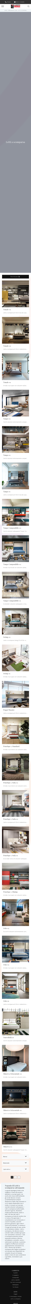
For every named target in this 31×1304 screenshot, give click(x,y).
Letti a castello (15, 1280)
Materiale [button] (6, 1163)
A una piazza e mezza (15, 1296)
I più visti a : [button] (7, 1169)
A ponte (15, 1273)
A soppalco (15, 1275)
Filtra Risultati (14, 276)
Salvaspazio (15, 1284)
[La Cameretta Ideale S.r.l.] (16, 6)
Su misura (15, 1287)
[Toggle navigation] (2, 6)
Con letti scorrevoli (15, 1282)
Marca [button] (5, 1156)
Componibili (15, 1277)
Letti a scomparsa (22, 10)
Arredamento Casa (12, 10)
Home (5, 10)
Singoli (15, 1294)
